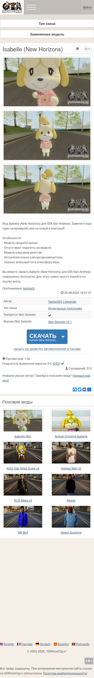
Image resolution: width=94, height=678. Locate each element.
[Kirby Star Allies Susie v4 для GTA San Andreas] (22, 453)
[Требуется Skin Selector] (49, 315)
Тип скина (47, 23)
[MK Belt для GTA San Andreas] (22, 517)
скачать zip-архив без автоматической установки (47, 349)
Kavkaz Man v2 (71, 468)
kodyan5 (29, 288)
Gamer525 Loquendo (62, 301)
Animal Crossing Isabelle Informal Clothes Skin (71, 436)
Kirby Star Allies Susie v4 (23, 468)
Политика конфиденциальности (65, 673)
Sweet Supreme (71, 532)
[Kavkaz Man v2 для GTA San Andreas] (71, 453)
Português (82, 644)
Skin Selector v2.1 (60, 322)
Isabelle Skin (22, 436)
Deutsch (45, 644)
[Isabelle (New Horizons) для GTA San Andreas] (47, 81)
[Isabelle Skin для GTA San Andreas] (22, 421)
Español (63, 644)
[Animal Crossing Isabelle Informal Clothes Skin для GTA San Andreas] (71, 421)
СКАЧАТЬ (42, 336)
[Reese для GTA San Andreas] (71, 485)
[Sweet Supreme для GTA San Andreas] (71, 517)
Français (27, 644)
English (9, 644)
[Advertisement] (47, 590)
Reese (71, 500)
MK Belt (23, 532)
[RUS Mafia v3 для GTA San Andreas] (22, 485)
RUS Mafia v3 (23, 500)
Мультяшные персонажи (65, 308)
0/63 (56, 363)
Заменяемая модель (47, 34)
